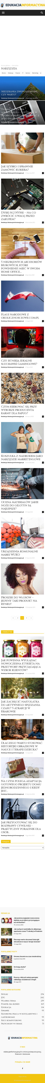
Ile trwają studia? (20, 967)
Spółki (4, 994)
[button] (42, 13)
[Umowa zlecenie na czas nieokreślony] (6, 959)
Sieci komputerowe (11, 1020)
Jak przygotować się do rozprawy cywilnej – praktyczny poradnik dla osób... (21, 827)
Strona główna (5, 65)
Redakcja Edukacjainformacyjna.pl (12, 98)
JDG (3, 997)
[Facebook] (22, 1068)
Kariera (28, 73)
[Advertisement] (22, 39)
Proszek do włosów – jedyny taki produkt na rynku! (19, 601)
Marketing (35, 73)
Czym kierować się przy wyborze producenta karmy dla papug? (19, 410)
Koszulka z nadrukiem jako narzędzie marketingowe (22, 457)
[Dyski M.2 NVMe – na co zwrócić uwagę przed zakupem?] (22, 194)
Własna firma (8, 1000)
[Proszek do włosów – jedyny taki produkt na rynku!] (22, 579)
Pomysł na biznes (10, 1004)
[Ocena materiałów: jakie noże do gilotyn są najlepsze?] (22, 483)
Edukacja (10, 73)
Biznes (4, 73)
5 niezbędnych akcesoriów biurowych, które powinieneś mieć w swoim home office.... (21, 267)
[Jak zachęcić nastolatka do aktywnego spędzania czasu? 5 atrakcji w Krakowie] (22, 688)
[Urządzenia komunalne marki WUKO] (22, 533)
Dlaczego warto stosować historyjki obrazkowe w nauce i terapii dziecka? (21, 746)
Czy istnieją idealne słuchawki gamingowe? (19, 362)
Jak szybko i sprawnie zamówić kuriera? (17, 168)
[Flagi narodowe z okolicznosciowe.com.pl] (22, 296)
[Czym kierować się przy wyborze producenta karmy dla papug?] (22, 388)
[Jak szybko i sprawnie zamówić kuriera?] (22, 148)
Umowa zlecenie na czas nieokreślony (27, 956)
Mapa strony (22, 1076)
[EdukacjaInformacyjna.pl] (22, 5)
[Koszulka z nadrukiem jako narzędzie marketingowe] (22, 437)
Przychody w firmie (11, 1023)
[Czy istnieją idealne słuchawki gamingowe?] (22, 342)
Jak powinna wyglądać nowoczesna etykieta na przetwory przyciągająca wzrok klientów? (21, 665)
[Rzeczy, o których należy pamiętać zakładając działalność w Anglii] (6, 980)
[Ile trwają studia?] (6, 969)
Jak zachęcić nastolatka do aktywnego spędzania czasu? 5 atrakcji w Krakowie (20, 706)
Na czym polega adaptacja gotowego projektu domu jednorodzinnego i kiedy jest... (21, 786)
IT (22, 73)
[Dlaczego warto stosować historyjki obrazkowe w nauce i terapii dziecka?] (22, 729)
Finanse (18, 73)
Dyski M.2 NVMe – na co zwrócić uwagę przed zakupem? (18, 216)
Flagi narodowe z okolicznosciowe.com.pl (20, 316)
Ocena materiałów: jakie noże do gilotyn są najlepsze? (19, 505)
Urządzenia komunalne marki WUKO (19, 553)
